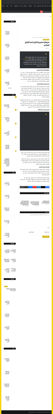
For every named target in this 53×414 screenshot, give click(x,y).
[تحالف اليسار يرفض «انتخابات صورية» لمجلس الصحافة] (10, 379)
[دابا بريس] (26, 1)
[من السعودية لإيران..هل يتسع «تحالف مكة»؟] (10, 52)
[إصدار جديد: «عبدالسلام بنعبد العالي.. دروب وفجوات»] (6, 266)
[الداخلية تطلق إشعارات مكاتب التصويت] (10, 40)
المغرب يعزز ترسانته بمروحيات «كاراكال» (6, 70)
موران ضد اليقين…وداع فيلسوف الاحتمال (13, 260)
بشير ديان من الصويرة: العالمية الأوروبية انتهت (6, 250)
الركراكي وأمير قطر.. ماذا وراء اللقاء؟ (7, 83)
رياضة (44, 39)
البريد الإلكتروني (46, 232)
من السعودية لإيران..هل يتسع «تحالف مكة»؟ (7, 58)
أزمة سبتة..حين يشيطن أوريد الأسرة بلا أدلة (13, 250)
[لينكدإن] (39, 187)
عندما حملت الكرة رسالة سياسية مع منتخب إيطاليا (6, 209)
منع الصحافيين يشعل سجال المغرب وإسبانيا (7, 372)
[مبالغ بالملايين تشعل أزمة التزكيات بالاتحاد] (10, 27)
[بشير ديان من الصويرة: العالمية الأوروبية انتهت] (6, 247)
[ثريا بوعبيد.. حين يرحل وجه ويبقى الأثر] (10, 178)
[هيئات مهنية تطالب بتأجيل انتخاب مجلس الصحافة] (10, 392)
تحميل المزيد (10, 88)
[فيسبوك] (47, 187)
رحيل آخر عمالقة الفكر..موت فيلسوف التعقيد (13, 269)
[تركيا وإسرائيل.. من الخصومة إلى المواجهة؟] (10, 354)
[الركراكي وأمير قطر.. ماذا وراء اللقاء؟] (10, 78)
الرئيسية (47, 37)
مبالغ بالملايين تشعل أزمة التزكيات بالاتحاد (7, 32)
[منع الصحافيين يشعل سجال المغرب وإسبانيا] (10, 367)
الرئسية (44, 37)
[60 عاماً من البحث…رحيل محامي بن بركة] (10, 191)
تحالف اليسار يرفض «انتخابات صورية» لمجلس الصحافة (6, 385)
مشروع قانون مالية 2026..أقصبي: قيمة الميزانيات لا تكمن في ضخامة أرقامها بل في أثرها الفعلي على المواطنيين (6, 162)
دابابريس (44, 412)
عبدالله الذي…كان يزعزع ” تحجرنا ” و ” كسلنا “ (6, 221)
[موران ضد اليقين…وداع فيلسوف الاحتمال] (13, 256)
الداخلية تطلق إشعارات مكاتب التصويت (7, 45)
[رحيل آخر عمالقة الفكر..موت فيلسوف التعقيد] (13, 266)
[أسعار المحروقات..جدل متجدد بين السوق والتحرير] (10, 127)
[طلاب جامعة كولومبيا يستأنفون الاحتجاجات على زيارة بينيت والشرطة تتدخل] (45, 197)
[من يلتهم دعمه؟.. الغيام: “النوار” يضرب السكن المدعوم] (10, 113)
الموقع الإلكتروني (31, 232)
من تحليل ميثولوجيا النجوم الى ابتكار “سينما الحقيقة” (6, 260)
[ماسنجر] (30, 187)
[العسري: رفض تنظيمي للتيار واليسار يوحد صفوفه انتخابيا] (10, 140)
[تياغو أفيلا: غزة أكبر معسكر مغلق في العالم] (10, 100)
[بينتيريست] (34, 187)
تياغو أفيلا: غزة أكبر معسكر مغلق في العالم (6, 106)
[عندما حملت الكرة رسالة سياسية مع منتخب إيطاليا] (10, 203)
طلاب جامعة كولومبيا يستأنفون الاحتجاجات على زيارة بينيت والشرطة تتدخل (45, 202)
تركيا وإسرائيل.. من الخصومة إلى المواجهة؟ (6, 359)
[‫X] (43, 187)
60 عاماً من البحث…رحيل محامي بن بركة (6, 196)
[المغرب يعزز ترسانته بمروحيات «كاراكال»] (10, 65)
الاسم (48, 227)
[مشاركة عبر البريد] (26, 187)
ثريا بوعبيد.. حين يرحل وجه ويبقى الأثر (6, 183)
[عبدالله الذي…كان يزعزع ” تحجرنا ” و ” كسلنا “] (10, 216)
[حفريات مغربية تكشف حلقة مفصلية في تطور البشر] (10, 229)
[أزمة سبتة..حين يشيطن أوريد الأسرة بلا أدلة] (13, 247)
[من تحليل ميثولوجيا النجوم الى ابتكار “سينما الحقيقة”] (6, 256)
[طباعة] (22, 187)
